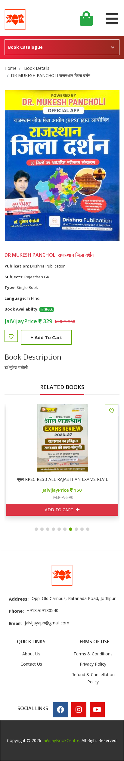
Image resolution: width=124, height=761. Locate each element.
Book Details (36, 68)
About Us (31, 654)
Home (11, 68)
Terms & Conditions (93, 654)
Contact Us (31, 664)
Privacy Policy (93, 664)
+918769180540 (42, 610)
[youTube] (97, 709)
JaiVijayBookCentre (60, 740)
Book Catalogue (25, 47)
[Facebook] (60, 709)
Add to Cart (46, 337)
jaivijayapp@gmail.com (47, 623)
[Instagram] (79, 709)
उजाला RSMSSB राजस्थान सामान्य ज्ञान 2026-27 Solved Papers (65, 479)
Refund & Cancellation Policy (93, 678)
